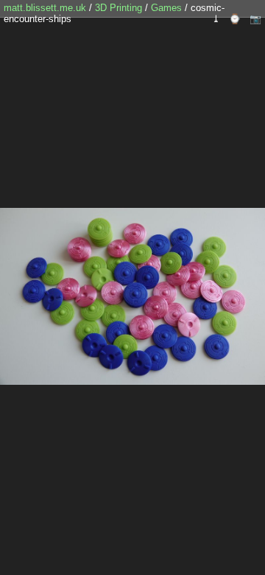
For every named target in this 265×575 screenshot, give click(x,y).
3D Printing (120, 7)
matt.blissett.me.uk (45, 7)
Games (168, 7)
